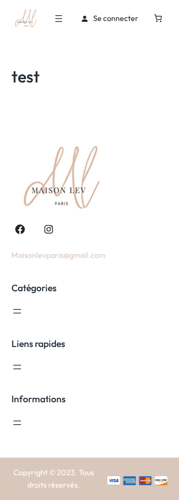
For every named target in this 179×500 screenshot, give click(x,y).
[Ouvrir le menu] (58, 18)
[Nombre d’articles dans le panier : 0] (158, 18)
